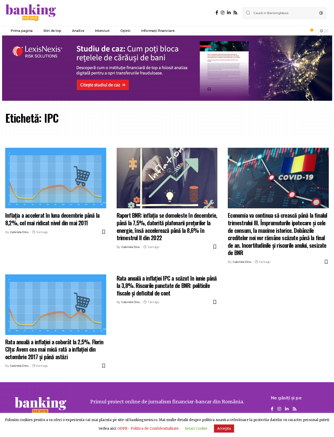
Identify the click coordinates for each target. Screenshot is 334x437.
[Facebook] (216, 12)
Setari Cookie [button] (196, 428)
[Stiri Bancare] (30, 13)
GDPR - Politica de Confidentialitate (148, 428)
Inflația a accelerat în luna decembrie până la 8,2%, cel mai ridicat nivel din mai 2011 (52, 219)
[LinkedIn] (229, 12)
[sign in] (303, 31)
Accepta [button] (224, 428)
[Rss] (235, 12)
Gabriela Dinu (19, 232)
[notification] (310, 30)
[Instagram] (222, 12)
